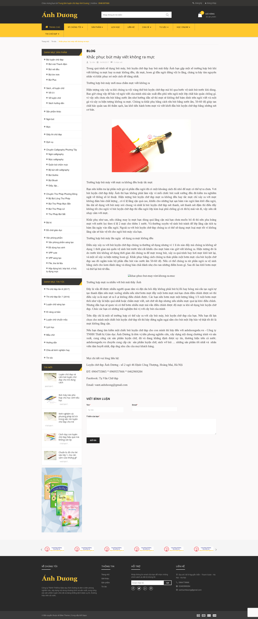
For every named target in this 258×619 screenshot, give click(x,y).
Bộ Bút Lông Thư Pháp (59, 198)
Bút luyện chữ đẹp (54, 59)
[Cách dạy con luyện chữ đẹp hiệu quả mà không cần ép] (50, 436)
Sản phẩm (105, 582)
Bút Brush (53, 180)
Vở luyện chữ (55, 97)
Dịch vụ (49, 141)
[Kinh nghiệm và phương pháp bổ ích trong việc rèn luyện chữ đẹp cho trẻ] (50, 416)
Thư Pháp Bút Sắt (57, 214)
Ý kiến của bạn (93, 416)
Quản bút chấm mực (58, 164)
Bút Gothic (53, 175)
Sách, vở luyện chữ (55, 88)
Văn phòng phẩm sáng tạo (61, 242)
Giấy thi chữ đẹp (54, 134)
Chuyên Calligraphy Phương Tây (61, 149)
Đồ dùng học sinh (57, 247)
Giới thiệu (105, 578)
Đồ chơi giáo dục (54, 230)
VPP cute (53, 252)
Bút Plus (52, 79)
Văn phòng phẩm (54, 237)
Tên (88, 405)
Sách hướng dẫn (56, 103)
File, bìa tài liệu (56, 263)
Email (135, 405)
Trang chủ (105, 574)
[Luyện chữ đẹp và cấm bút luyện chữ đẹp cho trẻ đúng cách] (50, 377)
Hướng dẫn (51, 342)
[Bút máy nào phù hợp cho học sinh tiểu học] (50, 399)
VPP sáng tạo (55, 257)
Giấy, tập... (54, 185)
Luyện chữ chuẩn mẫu (56, 319)
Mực (48, 126)
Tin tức (53, 41)
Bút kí (49, 222)
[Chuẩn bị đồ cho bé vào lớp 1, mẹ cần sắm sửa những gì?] (50, 455)
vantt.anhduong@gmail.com (190, 589)
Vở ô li (51, 92)
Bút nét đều (54, 69)
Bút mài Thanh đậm (58, 64)
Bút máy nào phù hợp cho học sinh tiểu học (69, 398)
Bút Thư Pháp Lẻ (57, 208)
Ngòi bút (50, 119)
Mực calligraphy (56, 159)
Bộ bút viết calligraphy (59, 169)
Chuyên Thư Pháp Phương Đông (61, 193)
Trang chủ (45, 41)
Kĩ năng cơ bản (53, 311)
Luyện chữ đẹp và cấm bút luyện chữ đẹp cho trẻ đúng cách (67, 378)
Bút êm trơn (54, 74)
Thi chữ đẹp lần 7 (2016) (58, 296)
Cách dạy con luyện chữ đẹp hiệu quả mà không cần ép (69, 437)
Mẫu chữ (50, 334)
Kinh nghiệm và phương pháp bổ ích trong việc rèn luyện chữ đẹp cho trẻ (68, 417)
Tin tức (104, 586)
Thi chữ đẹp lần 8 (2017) (58, 289)
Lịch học (50, 327)
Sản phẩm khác (53, 111)
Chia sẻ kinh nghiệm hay (58, 350)
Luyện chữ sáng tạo (55, 304)
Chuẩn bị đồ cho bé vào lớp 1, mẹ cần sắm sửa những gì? (68, 455)
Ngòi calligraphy (56, 154)
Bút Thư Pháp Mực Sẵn (60, 203)
